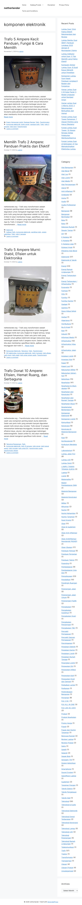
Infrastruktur (66, 341)
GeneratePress (53, 902)
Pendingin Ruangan (69, 583)
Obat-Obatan (66, 547)
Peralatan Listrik (67, 654)
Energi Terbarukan (68, 275)
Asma (63, 198)
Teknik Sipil (65, 798)
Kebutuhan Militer (68, 370)
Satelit (63, 750)
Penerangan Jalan (68, 589)
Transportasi (66, 861)
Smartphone (66, 769)
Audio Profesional (68, 205)
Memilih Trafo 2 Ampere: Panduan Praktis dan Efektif (27, 144)
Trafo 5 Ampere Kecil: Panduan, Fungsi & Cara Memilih (23, 43)
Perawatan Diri (67, 666)
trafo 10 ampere (26, 446)
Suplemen (65, 782)
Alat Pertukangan (68, 185)
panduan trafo (35, 124)
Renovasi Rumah (68, 736)
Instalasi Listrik (67, 356)
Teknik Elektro (67, 789)
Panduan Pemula (29, 122)
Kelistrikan (65, 379)
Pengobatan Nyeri (68, 616)
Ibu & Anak (65, 327)
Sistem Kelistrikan (68, 763)
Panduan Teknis (67, 560)
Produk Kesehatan (68, 717)
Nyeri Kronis (66, 520)
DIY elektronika (11, 353)
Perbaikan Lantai (68, 685)
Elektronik (9, 230)
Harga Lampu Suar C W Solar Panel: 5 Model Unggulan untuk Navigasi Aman (68, 95)
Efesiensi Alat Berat (69, 251)
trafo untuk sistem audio (28, 355)
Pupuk (63, 727)
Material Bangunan (68, 491)
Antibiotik (65, 195)
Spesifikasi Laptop (68, 776)
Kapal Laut (65, 366)
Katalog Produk (35, 5)
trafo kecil (13, 126)
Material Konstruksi (69, 497)
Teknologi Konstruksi (69, 823)
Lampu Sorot (66, 463)
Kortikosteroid (67, 441)
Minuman (65, 507)
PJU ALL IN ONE (67, 704)
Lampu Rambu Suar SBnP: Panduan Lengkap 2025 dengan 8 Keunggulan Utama (69, 45)
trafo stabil (15, 355)
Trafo (37, 122)
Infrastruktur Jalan (68, 350)
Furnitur (64, 298)
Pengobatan (66, 607)
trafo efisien (47, 353)
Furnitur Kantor (67, 301)
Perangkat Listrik (68, 663)
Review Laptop (67, 739)
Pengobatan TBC (68, 628)
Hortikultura (66, 324)
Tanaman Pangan (68, 785)
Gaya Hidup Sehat (68, 311)
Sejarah (64, 753)
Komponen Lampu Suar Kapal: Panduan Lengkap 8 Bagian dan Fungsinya (69, 81)
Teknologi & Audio (68, 805)
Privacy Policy (64, 5)
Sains (63, 746)
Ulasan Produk (67, 868)
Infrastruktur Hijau (68, 344)
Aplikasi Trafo (10, 232)
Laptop (64, 473)
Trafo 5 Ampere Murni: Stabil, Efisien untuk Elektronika (22, 253)
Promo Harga (66, 723)
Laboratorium (66, 451)
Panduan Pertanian (69, 554)
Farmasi (64, 291)
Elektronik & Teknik (68, 260)
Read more (8, 117)
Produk (64, 714)
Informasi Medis (67, 337)
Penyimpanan (66, 643)
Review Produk (67, 743)
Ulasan (64, 864)
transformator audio (36, 448)
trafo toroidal (13, 448)
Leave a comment (12, 129)
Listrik (63, 476)
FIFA (63, 294)
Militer (63, 503)
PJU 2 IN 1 (65, 701)
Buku (63, 224)
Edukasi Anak (66, 247)
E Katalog (65, 237)
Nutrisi (64, 510)
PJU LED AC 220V (68, 708)
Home (24, 5)
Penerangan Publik (68, 601)
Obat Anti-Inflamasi (69, 533)
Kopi (63, 438)
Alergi (63, 188)
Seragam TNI (66, 760)
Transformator (45, 122)
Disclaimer (51, 5)
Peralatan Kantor (68, 650)
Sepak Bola (65, 756)
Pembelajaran (66, 567)
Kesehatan (65, 383)
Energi (8, 122)
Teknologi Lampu (68, 829)
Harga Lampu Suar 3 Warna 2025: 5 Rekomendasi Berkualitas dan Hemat (68, 108)
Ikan (63, 331)
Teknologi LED (67, 832)
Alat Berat (65, 171)
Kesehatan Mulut (68, 404)
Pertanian (65, 698)
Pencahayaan (66, 576)
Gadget (64, 304)
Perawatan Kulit (67, 676)
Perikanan (65, 688)
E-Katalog (65, 241)
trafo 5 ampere (37, 353)
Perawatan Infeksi (68, 670)
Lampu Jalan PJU (68, 454)
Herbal (64, 317)
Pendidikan (65, 580)
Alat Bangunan (67, 168)
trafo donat (36, 446)
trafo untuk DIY (23, 448)
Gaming (64, 308)
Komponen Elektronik (13, 351)
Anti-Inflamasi (67, 191)
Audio (63, 202)
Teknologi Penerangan (13, 444)
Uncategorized (67, 871)
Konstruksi (65, 426)
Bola (63, 220)
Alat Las (64, 174)
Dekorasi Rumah (67, 227)
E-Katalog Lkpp (67, 244)
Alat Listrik (65, 178)
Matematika (66, 479)
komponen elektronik (13, 124)
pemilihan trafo (36, 232)
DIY (62, 234)
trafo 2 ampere (21, 234)
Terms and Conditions (30, 11)
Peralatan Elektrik (68, 647)
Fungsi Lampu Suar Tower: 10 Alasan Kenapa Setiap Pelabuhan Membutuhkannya (69, 133)
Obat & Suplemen (68, 527)
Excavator (65, 287)
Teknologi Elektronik (69, 811)
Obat (63, 524)
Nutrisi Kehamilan (68, 513)
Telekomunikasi (67, 847)
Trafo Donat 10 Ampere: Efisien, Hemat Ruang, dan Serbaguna (25, 375)
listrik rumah (25, 124)
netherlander (12, 7)
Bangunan (65, 211)
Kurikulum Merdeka (69, 445)
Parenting (65, 563)
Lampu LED (66, 460)
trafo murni (7, 355)
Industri (64, 334)
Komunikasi (65, 422)
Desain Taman (67, 230)
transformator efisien (11, 450)
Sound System (67, 772)
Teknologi (24, 351)
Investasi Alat (66, 360)
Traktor (64, 854)
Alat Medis (65, 181)
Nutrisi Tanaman (68, 517)
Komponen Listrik (17, 122)
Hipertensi (65, 320)
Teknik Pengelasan (68, 792)
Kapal (63, 363)
